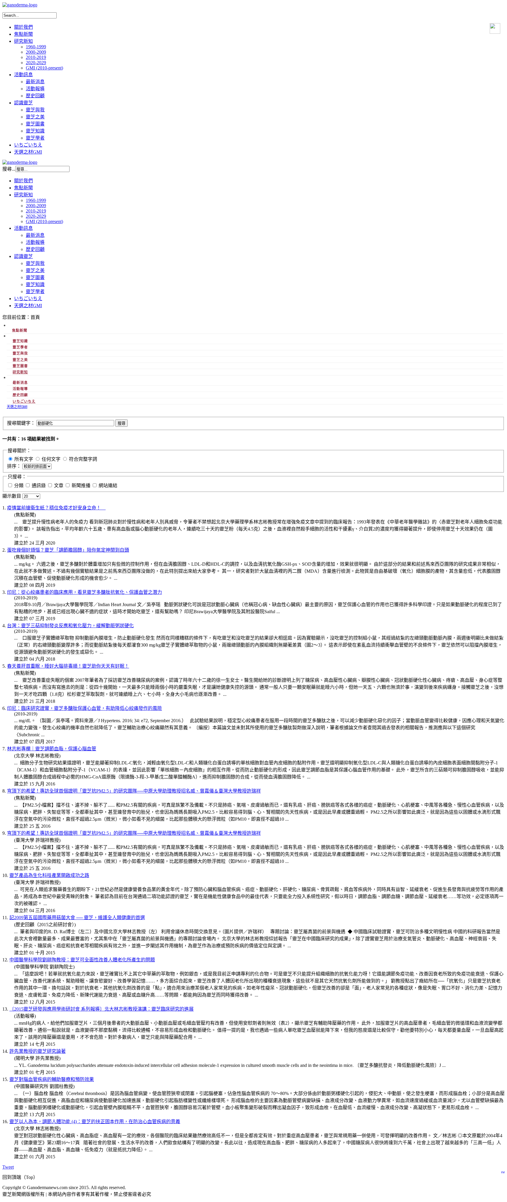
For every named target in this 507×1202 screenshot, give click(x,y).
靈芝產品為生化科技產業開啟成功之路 (49, 875)
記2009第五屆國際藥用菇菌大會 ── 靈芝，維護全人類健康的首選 (77, 917)
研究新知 (20, 372)
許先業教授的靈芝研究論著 (37, 1051)
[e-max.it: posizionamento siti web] (503, 1171)
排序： (14, 466)
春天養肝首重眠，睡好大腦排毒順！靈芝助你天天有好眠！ (68, 666)
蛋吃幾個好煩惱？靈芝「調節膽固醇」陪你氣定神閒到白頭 (68, 550)
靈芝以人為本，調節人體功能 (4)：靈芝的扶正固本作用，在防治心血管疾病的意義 (94, 1121)
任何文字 (51, 459)
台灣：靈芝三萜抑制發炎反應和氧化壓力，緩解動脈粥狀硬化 (70, 625)
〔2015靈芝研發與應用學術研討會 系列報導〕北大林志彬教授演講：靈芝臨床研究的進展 (101, 1009)
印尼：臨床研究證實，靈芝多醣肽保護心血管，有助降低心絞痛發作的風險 (84, 708)
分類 (19, 485)
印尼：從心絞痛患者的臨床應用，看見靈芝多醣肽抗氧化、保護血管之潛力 (84, 592)
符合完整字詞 (83, 459)
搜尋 (121, 423)
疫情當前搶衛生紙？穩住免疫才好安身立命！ (56, 507)
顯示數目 (12, 496)
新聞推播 (82, 485)
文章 (59, 485)
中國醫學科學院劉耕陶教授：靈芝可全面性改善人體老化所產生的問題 (82, 959)
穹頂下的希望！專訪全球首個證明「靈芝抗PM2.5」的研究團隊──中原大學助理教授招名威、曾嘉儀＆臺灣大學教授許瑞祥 (134, 790)
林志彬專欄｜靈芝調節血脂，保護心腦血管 (51, 748)
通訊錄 (39, 485)
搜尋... (8, 168)
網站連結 (108, 485)
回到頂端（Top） (20, 1177)
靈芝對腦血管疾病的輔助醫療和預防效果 (51, 1079)
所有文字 (23, 459)
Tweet (8, 1166)
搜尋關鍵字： (21, 423)
